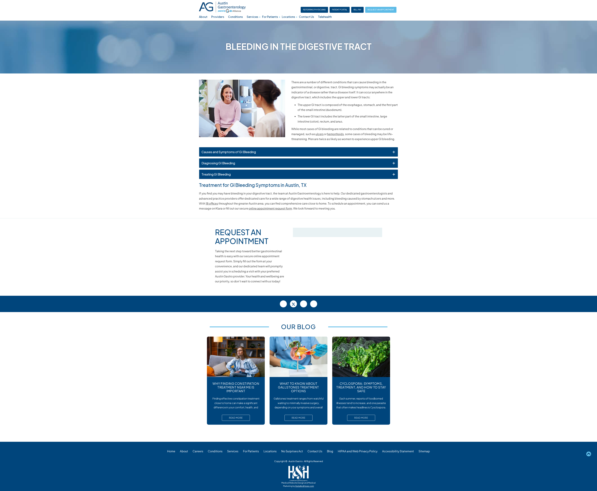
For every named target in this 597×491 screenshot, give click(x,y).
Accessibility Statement (398, 451)
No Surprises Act (292, 451)
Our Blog (298, 327)
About (203, 16)
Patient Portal (339, 9)
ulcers (320, 134)
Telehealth (325, 16)
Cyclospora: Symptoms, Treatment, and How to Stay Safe (361, 387)
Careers (198, 451)
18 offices (212, 203)
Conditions (235, 16)
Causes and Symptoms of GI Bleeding (228, 152)
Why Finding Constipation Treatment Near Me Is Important (236, 387)
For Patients (270, 16)
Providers (217, 16)
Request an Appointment (381, 9)
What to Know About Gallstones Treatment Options (298, 387)
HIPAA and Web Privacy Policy (357, 451)
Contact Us (306, 16)
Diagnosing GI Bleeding (218, 163)
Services (252, 16)
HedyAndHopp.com (304, 486)
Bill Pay (357, 9)
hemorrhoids (335, 134)
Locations (288, 16)
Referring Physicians (314, 9)
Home (171, 451)
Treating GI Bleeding (216, 174)
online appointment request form (270, 208)
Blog (330, 451)
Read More (236, 417)
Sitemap (424, 451)
